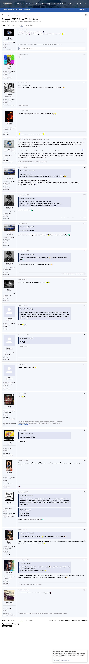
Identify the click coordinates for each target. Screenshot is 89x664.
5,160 (10, 412)
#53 (84, 364)
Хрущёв (9, 94)
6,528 (10, 155)
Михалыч (9, 348)
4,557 (10, 354)
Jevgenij (9, 472)
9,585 (10, 548)
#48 (84, 223)
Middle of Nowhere (11, 615)
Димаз (9, 66)
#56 (84, 460)
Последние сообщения (10, 9)
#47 (84, 194)
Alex (9, 406)
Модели (34, 4)
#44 (84, 110)
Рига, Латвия (10, 554)
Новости (20, 4)
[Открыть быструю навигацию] (86, 15)
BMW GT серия (13, 21)
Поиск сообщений (25, 9)
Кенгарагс (9, 77)
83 (7, 132)
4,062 (10, 448)
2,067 (10, 100)
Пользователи (59, 4)
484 (10, 608)
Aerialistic (9, 207)
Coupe (9, 377)
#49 (84, 250)
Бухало (9, 502)
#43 (84, 82)
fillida (9, 38)
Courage (9, 602)
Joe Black (9, 572)
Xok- (9, 442)
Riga (8, 300)
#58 (84, 529)
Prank (9, 542)
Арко (9, 177)
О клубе (69, 4)
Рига (8, 134)
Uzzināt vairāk (65, 660)
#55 (84, 430)
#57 (84, 491)
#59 (84, 559)
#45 (84, 139)
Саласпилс (9, 49)
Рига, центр (9, 162)
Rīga (8, 329)
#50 (84, 279)
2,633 (10, 578)
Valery (9, 289)
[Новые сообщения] (78, 4)
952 (10, 72)
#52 (84, 335)
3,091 (10, 183)
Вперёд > (30, 25)
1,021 (10, 478)
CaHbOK (33, 21)
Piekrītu (56, 660)
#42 (84, 54)
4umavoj (9, 123)
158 (10, 295)
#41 (84, 29)
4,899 (10, 383)
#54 (84, 393)
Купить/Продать (46, 4)
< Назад (13, 25)
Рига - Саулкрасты (11, 105)
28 (7, 216)
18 (7, 298)
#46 (84, 167)
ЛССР (8, 422)
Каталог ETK (82, 9)
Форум (28, 4)
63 (7, 551)
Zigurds (9, 319)
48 (7, 104)
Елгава (8, 486)
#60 (84, 590)
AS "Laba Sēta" (10, 514)
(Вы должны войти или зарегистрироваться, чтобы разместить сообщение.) (68, 620)
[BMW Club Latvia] (9, 4)
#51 (84, 305)
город (8, 359)
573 (10, 213)
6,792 (10, 508)
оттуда (8, 388)
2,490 (10, 129)
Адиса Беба (9, 455)
